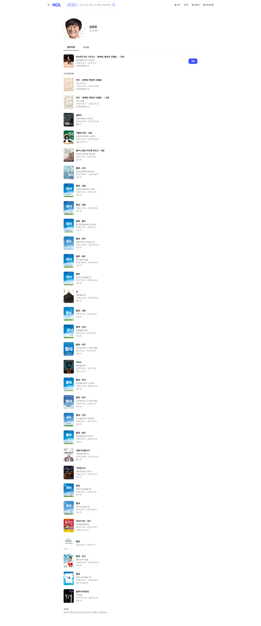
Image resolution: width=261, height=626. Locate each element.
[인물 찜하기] (81, 33)
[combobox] (95, 5)
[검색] (114, 5)
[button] (74, 28)
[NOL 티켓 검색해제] (76, 5)
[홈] (56, 5)
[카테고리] (48, 4)
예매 (193, 61)
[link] (130, 61)
